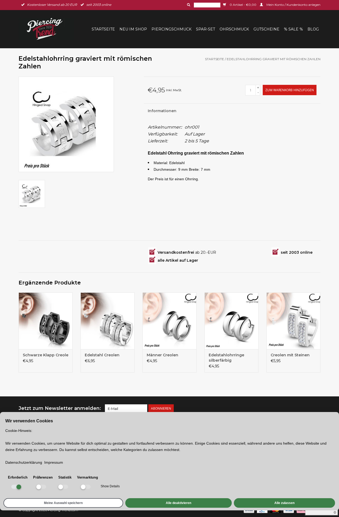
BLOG (313, 29)
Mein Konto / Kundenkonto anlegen (293, 5)
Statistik (65, 477)
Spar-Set (205, 29)
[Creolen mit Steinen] (293, 320)
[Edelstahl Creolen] (108, 320)
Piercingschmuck (171, 29)
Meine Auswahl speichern (63, 503)
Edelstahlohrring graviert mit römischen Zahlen (273, 59)
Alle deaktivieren (178, 503)
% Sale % (293, 29)
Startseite (103, 29)
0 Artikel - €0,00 (243, 5)
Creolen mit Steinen (290, 355)
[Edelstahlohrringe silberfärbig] (231, 320)
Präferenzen (43, 477)
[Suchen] (188, 5)
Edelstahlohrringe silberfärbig (226, 358)
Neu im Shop (133, 29)
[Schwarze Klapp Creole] (46, 320)
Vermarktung (87, 477)
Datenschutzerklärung (23, 462)
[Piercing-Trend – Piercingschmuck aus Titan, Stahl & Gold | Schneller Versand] (48, 29)
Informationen (162, 110)
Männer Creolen (162, 355)
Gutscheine (266, 29)
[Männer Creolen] (169, 320)
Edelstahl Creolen (102, 355)
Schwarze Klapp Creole (45, 355)
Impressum (53, 462)
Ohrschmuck (234, 29)
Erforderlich (18, 477)
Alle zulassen (284, 503)
